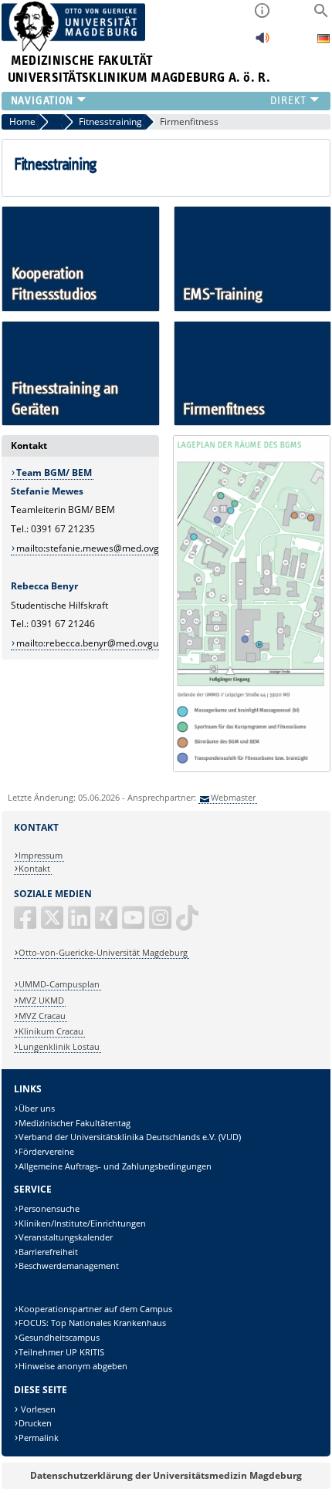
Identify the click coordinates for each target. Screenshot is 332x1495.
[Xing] (107, 924)
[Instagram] (161, 924)
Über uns (37, 1108)
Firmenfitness (189, 121)
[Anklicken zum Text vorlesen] (262, 42)
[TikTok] (188, 924)
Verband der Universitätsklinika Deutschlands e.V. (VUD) (130, 1136)
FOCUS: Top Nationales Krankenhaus (92, 1322)
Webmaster (233, 797)
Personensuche (49, 1208)
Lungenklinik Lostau (59, 1046)
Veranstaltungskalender (66, 1237)
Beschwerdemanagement (69, 1265)
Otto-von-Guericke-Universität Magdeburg (103, 952)
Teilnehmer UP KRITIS (61, 1352)
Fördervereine (46, 1151)
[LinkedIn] (80, 924)
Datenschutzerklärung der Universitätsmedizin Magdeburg (166, 1475)
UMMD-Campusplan (59, 984)
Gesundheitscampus (59, 1337)
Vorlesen (37, 1409)
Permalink (39, 1437)
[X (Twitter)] (53, 924)
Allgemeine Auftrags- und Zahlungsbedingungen (115, 1166)
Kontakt (34, 868)
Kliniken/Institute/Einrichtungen (82, 1223)
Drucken (35, 1423)
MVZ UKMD (41, 1000)
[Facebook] (26, 924)
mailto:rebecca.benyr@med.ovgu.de (93, 643)
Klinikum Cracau (51, 1031)
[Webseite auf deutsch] (323, 40)
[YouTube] (134, 924)
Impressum (41, 855)
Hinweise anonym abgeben (73, 1366)
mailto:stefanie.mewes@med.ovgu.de (97, 548)
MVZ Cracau (42, 1015)
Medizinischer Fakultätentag (74, 1123)
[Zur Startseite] (74, 48)
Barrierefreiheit (48, 1251)
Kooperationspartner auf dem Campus (95, 1308)
